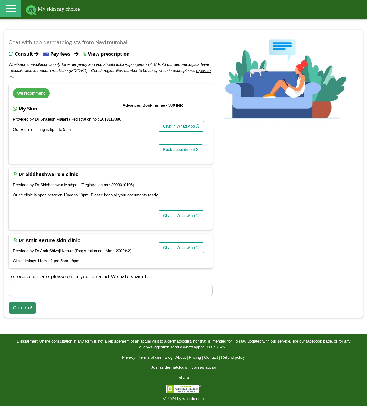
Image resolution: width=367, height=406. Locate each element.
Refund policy (233, 357)
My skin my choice (58, 9)
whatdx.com (193, 398)
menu (10, 8)
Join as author (204, 367)
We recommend (31, 93)
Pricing (195, 357)
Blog (168, 357)
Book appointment (179, 149)
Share (183, 377)
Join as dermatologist (169, 367)
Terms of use (150, 357)
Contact (211, 357)
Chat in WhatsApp (179, 126)
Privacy (128, 357)
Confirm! (22, 307)
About (180, 357)
